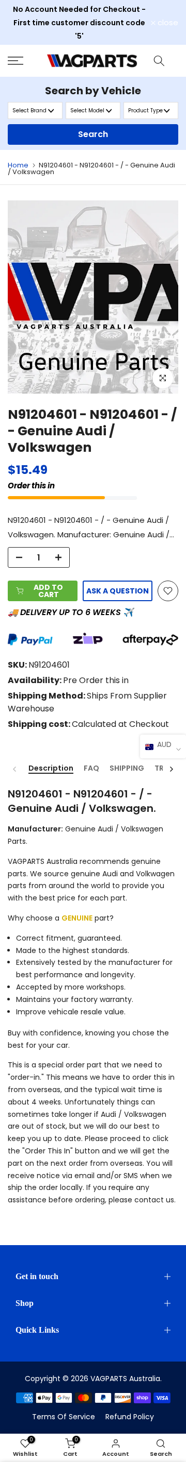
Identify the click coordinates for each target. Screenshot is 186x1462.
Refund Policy (129, 1417)
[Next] (171, 769)
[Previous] (15, 769)
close (167, 22)
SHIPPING (127, 768)
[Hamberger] (23, 61)
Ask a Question (117, 591)
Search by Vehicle (93, 90)
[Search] (159, 60)
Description (50, 768)
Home (18, 165)
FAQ (91, 768)
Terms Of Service (63, 1417)
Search (93, 134)
